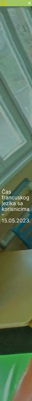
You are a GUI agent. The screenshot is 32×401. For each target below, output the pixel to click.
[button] (29, 3)
